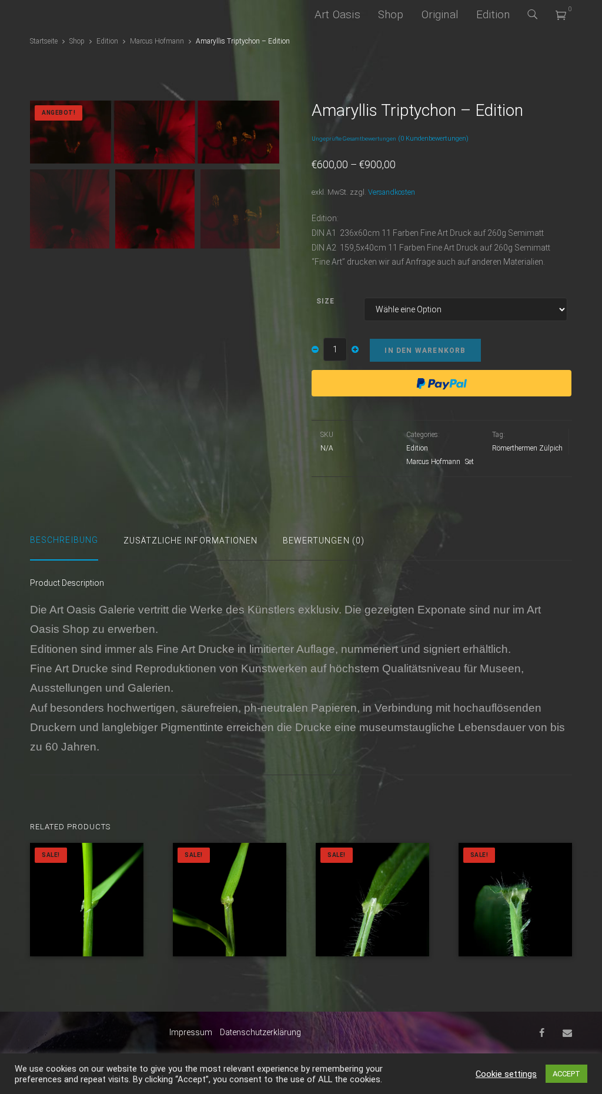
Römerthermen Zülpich (527, 448)
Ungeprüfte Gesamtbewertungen (354, 138)
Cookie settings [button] (506, 1074)
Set (469, 462)
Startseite (44, 41)
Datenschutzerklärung (260, 1032)
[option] (154, 132)
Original (440, 14)
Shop (391, 14)
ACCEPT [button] (566, 1073)
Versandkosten (391, 192)
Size (325, 301)
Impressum (190, 1032)
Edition (493, 14)
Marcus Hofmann (157, 41)
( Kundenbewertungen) (433, 138)
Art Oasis (337, 14)
